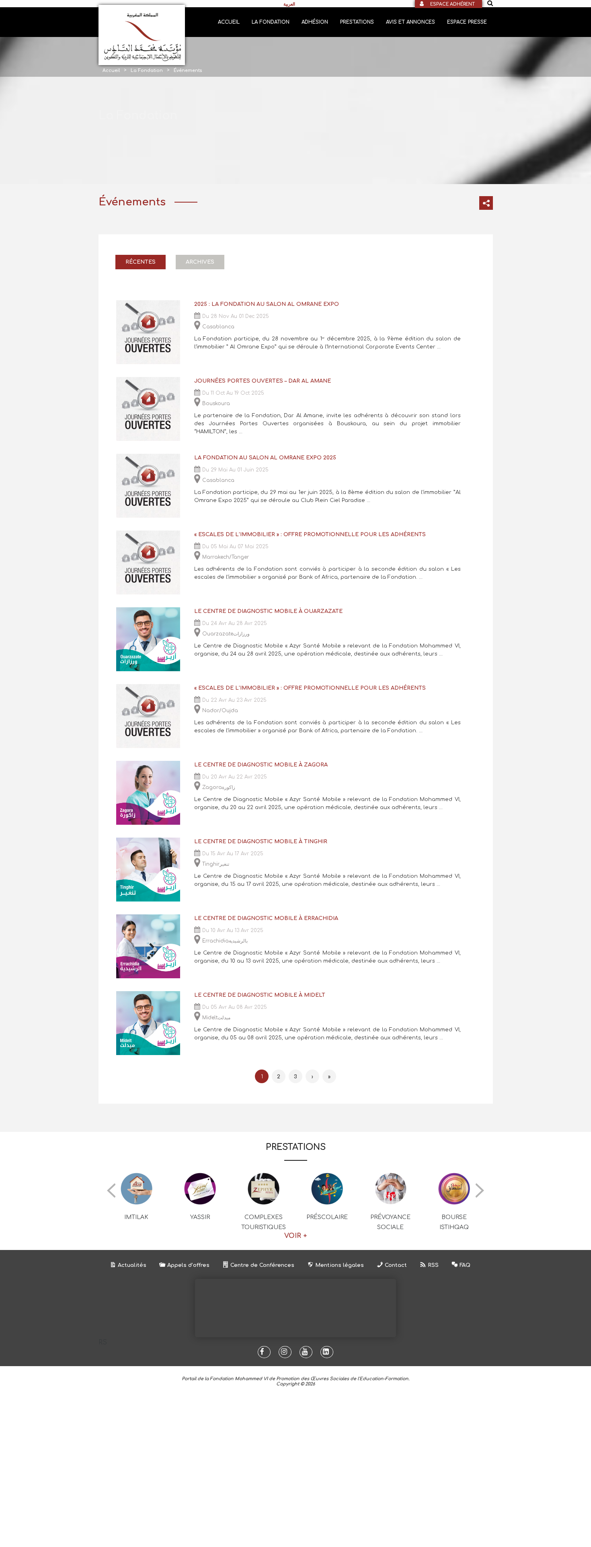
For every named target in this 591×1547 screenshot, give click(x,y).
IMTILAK (136, 1217)
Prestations (357, 22)
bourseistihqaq (454, 1222)
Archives (200, 262)
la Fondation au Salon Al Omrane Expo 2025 (265, 458)
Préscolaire (327, 1217)
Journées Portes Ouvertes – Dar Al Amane (262, 381)
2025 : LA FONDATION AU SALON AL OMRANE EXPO (266, 304)
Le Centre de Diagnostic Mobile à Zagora (261, 765)
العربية (289, 4)
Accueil (229, 22)
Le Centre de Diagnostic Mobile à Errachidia (266, 918)
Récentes (140, 262)
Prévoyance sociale (390, 1222)
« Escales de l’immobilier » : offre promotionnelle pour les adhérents (310, 534)
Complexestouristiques (263, 1222)
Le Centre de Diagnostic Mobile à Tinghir (260, 841)
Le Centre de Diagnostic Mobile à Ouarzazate (268, 611)
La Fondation (270, 22)
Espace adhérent (452, 4)
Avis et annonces (410, 22)
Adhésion (315, 22)
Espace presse (467, 22)
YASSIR (200, 1217)
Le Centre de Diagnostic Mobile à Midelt (259, 995)
